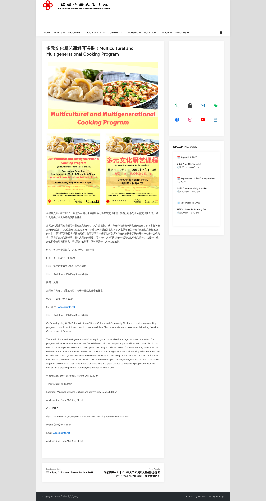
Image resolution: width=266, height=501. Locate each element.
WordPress (203, 496)
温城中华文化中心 (69, 496)
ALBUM (165, 32)
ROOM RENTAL (94, 32)
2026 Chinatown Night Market (192, 188)
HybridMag (218, 496)
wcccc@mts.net (66, 307)
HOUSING (133, 32)
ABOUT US (180, 32)
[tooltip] (177, 105)
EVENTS (58, 32)
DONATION (150, 32)
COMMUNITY (115, 32)
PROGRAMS (74, 32)
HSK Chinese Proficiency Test (192, 209)
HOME (47, 32)
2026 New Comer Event (189, 164)
